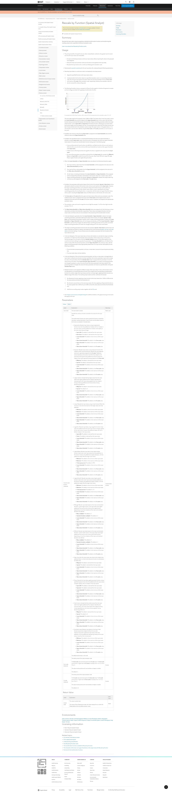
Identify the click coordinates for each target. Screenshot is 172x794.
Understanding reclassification (71, 741)
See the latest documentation (83, 29)
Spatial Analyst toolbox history (45, 44)
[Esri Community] (39, 773)
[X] (42, 770)
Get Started (45, 9)
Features (95, 5)
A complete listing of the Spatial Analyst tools (47, 28)
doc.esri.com (69, 12)
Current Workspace (92, 718)
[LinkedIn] (45, 770)
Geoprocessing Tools (50, 18)
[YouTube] (45, 773)
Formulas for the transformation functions (73, 750)
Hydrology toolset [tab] (43, 64)
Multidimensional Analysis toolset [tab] (47, 78)
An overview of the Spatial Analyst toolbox (45, 23)
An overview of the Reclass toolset (47, 95)
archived (81, 28)
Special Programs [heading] (107, 759)
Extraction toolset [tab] (43, 56)
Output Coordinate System (93, 720)
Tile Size (68, 722)
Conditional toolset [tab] (43, 47)
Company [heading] (92, 759)
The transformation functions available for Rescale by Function (78, 745)
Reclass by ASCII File (44, 101)
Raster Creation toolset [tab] (44, 90)
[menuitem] (57, 763)
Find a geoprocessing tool (70, 739)
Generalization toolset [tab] (44, 59)
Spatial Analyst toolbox (61, 18)
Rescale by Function (44, 110)
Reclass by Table (43, 104)
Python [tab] (69, 304)
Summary (118, 25)
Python (66, 9)
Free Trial (117, 5)
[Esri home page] (40, 2)
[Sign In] (133, 1)
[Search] (126, 2)
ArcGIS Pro (40, 5)
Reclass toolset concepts (47, 115)
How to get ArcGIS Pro (127, 5)
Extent (99, 718)
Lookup (41, 98)
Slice (41, 112)
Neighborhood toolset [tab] (44, 84)
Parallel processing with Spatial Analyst (46, 39)
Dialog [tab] (64, 304)
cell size (107, 229)
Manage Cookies (100, 790)
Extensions (110, 5)
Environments (119, 32)
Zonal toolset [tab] (42, 129)
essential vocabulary (76, 68)
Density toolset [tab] (42, 50)
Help (51, 9)
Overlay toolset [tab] (42, 87)
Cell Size (71, 718)
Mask (72, 720)
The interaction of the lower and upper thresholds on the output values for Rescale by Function (86, 747)
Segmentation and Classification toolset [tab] (46, 119)
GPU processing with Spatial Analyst (46, 36)
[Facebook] (39, 770)
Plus (94, 289)
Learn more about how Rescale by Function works (74, 46)
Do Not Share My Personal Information (116, 790)
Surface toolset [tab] (42, 126)
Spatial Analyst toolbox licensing (45, 41)
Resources (102, 5)
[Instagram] (42, 773)
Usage (117, 27)
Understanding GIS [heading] (81, 759)
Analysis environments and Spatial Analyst (45, 32)
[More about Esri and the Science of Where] (42, 763)
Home (39, 9)
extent (102, 229)
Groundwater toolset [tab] (44, 61)
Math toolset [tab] (42, 76)
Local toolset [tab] (42, 70)
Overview (88, 5)
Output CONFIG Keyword (80, 720)
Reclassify (42, 107)
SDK (71, 9)
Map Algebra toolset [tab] (44, 73)
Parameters (118, 29)
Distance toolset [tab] (43, 53)
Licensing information (121, 34)
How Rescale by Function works (71, 743)
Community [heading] (67, 759)
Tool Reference (58, 9)
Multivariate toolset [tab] (43, 81)
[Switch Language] (129, 2)
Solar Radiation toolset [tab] (44, 123)
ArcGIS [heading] (53, 759)
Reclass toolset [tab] (42, 93)
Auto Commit (65, 718)
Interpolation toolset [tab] (44, 67)
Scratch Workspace (105, 720)
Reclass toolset (71, 18)
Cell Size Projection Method (80, 718)
